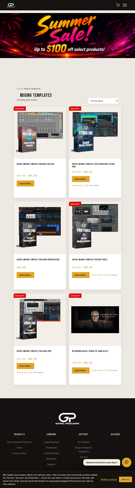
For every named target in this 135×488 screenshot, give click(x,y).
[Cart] (118, 5)
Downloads (51, 447)
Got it (125, 479)
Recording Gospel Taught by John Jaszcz (90, 351)
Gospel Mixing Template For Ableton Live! (35, 164)
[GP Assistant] (126, 462)
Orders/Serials (51, 453)
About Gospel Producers (19, 441)
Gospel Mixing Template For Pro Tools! (89, 259)
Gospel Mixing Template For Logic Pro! (34, 351)
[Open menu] (126, 5)
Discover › (25, 183)
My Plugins (51, 458)
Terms (19, 447)
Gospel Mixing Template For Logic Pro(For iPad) (38, 259)
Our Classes (84, 441)
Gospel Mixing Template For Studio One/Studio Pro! (93, 165)
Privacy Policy (19, 453)
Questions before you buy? (101, 462)
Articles (84, 456)
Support (51, 464)
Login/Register (51, 441)
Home (19, 88)
